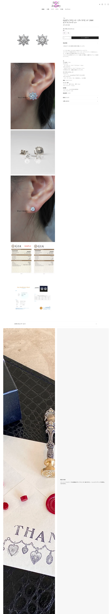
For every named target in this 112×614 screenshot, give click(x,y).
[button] (105, 4)
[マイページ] (102, 4)
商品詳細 (65, 43)
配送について (66, 97)
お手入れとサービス (20, 324)
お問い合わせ (66, 101)
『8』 (64, 18)
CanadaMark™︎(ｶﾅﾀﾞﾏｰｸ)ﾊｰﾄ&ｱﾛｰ (77, 75)
